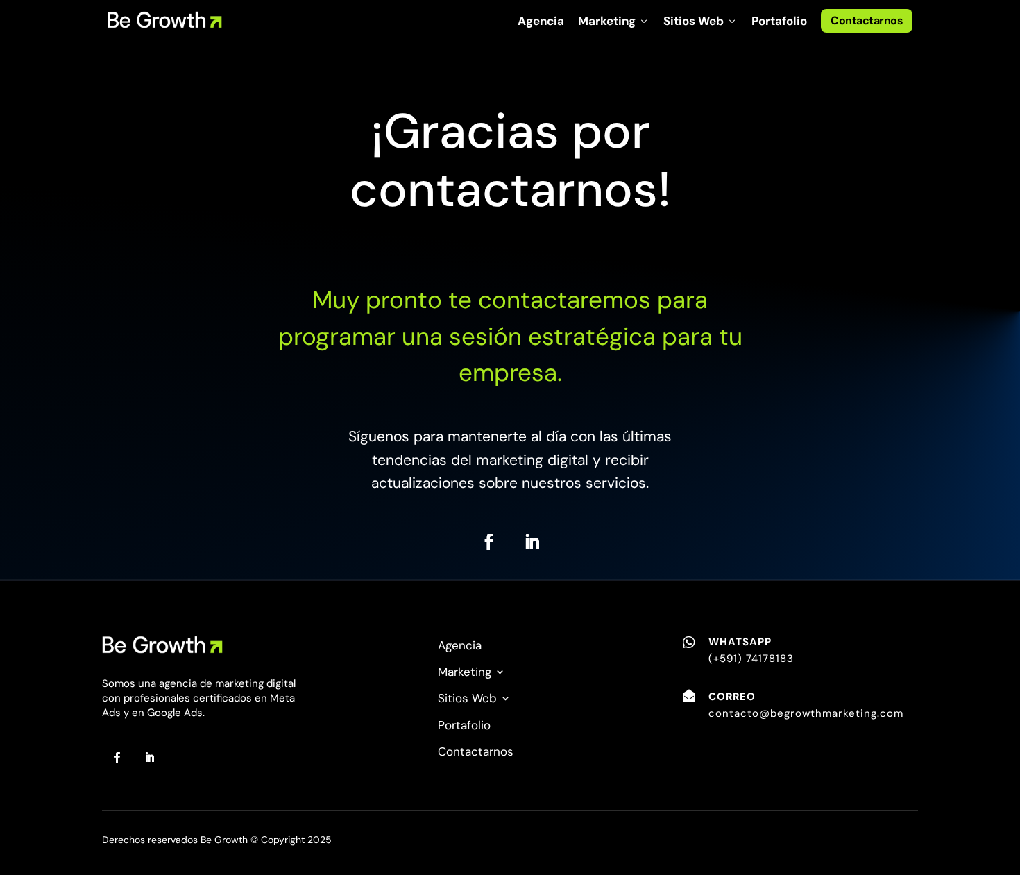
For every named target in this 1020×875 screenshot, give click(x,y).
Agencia (541, 20)
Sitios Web (700, 20)
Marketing (613, 20)
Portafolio (779, 20)
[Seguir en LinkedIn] (531, 542)
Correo (732, 697)
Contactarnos (867, 20)
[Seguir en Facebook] (488, 542)
